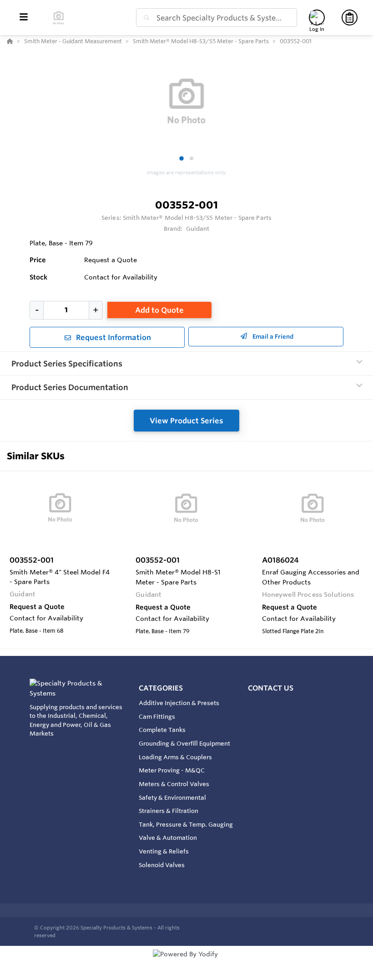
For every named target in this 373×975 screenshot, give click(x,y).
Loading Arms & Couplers (175, 757)
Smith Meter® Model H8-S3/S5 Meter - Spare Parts (197, 217)
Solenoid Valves (162, 864)
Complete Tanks (162, 729)
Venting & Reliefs (164, 851)
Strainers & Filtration (168, 810)
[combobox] (216, 17)
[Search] (144, 18)
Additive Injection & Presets (179, 702)
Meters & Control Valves (174, 783)
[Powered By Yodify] (186, 962)
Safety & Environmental (172, 797)
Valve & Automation (168, 837)
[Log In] (317, 17)
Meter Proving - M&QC (172, 770)
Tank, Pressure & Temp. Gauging (186, 824)
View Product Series (186, 420)
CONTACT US (270, 688)
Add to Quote (159, 310)
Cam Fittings (157, 716)
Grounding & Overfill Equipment (184, 743)
